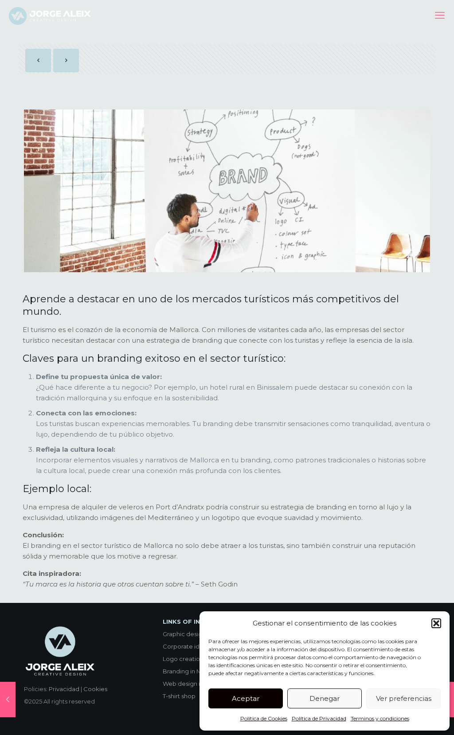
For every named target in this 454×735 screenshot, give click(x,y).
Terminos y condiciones (380, 718)
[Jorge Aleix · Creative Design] (51, 15)
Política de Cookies (263, 718)
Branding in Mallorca (192, 671)
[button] (436, 623)
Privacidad (64, 688)
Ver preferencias (403, 698)
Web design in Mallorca (196, 683)
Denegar (324, 698)
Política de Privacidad (319, 718)
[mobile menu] (439, 15)
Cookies (95, 688)
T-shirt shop (179, 696)
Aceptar (245, 698)
